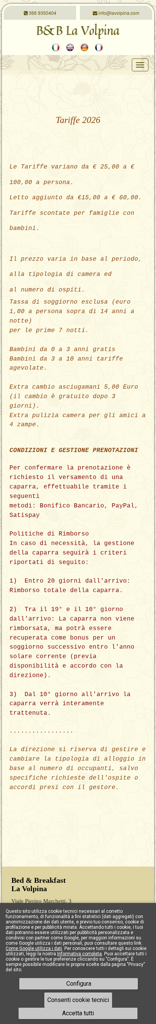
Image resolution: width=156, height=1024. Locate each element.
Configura (78, 983)
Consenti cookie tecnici (78, 1000)
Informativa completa (79, 953)
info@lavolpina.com (118, 12)
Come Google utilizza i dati (34, 948)
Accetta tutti (78, 1013)
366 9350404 (42, 12)
